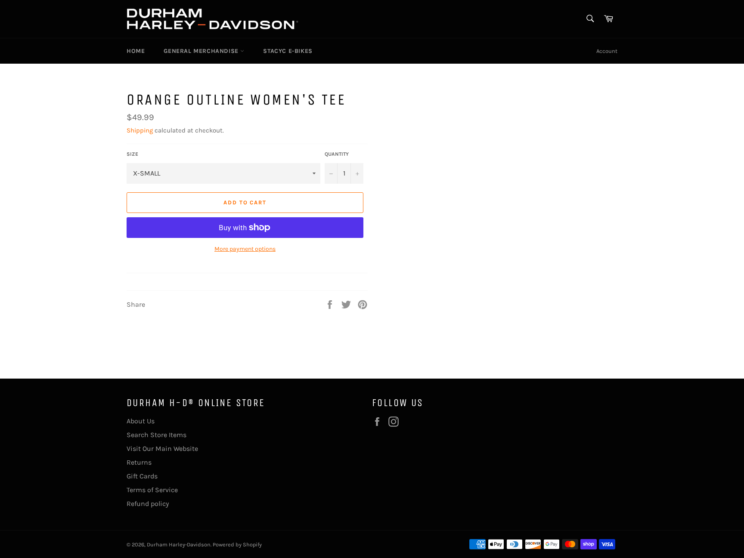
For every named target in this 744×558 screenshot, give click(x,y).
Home (136, 51)
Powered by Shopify (237, 544)
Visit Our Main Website (162, 448)
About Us (141, 421)
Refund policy (148, 503)
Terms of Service (152, 490)
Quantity (337, 154)
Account (606, 51)
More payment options (245, 249)
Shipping (140, 130)
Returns (139, 462)
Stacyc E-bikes (287, 51)
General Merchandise (202, 51)
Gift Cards (142, 476)
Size (132, 154)
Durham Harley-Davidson (179, 544)
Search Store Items (156, 435)
